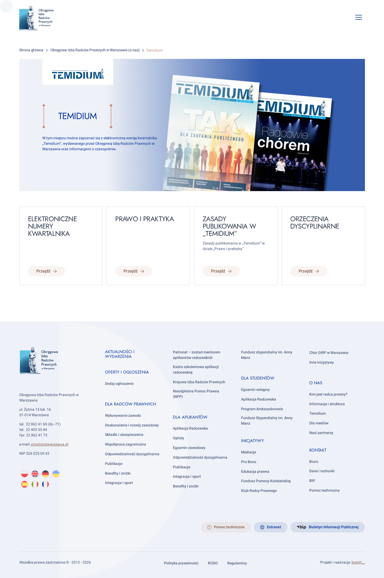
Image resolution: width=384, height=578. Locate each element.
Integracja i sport (119, 483)
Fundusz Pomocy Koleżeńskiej (266, 481)
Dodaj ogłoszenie (119, 383)
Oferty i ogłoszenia (127, 372)
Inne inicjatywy (321, 362)
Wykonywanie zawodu (123, 415)
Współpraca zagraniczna (125, 444)
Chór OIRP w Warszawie (328, 352)
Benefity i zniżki (118, 473)
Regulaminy (237, 563)
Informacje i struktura (327, 404)
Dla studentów (257, 378)
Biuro (313, 461)
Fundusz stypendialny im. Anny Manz (266, 354)
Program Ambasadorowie (262, 409)
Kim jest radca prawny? (328, 394)
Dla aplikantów (190, 417)
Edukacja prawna (255, 471)
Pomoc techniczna (324, 490)
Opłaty (178, 438)
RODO (213, 563)
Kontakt (317, 450)
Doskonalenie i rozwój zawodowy (132, 425)
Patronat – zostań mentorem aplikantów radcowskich (196, 354)
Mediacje (248, 452)
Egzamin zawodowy (189, 448)
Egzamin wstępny (255, 389)
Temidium (317, 413)
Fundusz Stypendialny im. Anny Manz (267, 420)
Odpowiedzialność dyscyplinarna (132, 454)
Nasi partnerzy (321, 433)
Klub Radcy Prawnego (259, 490)
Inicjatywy (252, 440)
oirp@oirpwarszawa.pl (49, 444)
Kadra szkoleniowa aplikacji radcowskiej (196, 369)
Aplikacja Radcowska (190, 428)
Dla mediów (318, 423)
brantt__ (358, 562)
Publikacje (113, 463)
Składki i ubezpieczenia (124, 434)
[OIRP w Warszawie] (42, 18)
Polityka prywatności (181, 563)
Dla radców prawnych (130, 404)
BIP (312, 480)
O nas (315, 383)
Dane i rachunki (322, 471)
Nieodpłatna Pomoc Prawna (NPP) (196, 393)
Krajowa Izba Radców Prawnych (199, 382)
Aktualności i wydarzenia (120, 354)
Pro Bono (248, 462)
